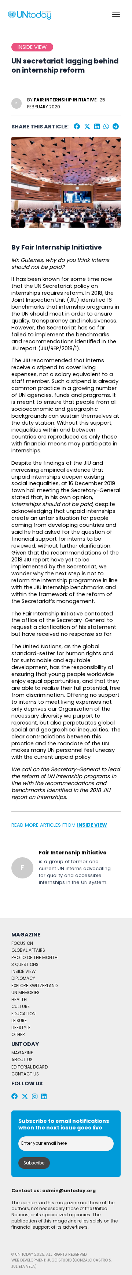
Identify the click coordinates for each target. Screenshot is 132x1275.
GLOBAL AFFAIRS (28, 950)
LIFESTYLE (20, 1028)
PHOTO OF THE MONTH (34, 958)
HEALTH (19, 999)
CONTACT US (25, 1074)
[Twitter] (87, 126)
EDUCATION (23, 1014)
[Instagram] (34, 1096)
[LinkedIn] (97, 126)
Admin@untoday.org (69, 1190)
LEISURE (19, 1021)
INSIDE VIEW (92, 825)
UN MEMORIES (25, 993)
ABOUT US (22, 1060)
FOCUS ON (22, 943)
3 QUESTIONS (24, 964)
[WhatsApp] (106, 126)
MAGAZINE (22, 1053)
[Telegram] (116, 126)
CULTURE (20, 1006)
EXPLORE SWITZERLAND (34, 986)
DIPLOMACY (23, 978)
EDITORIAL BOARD (29, 1067)
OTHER (18, 1035)
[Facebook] (77, 126)
